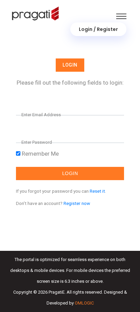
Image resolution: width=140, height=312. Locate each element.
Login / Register (98, 29)
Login (70, 65)
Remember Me (39, 153)
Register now (77, 203)
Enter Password (36, 142)
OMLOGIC (84, 303)
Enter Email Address (41, 114)
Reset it (97, 191)
